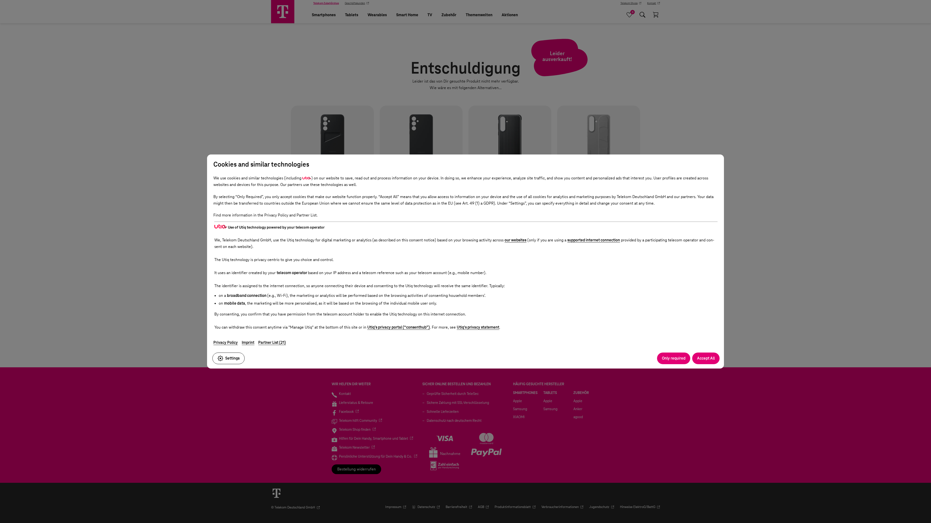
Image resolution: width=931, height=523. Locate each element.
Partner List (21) (272, 342)
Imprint (248, 342)
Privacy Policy (225, 342)
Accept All (706, 358)
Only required (673, 358)
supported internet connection (593, 240)
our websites (515, 240)
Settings (232, 358)
